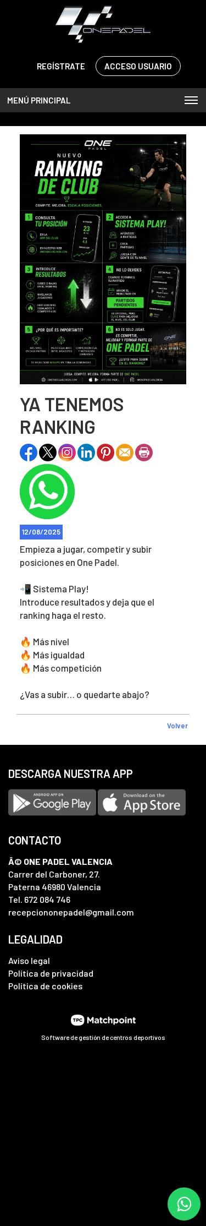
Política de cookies (45, 985)
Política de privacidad (50, 973)
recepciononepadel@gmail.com (71, 912)
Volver (177, 725)
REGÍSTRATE (61, 66)
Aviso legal (29, 960)
